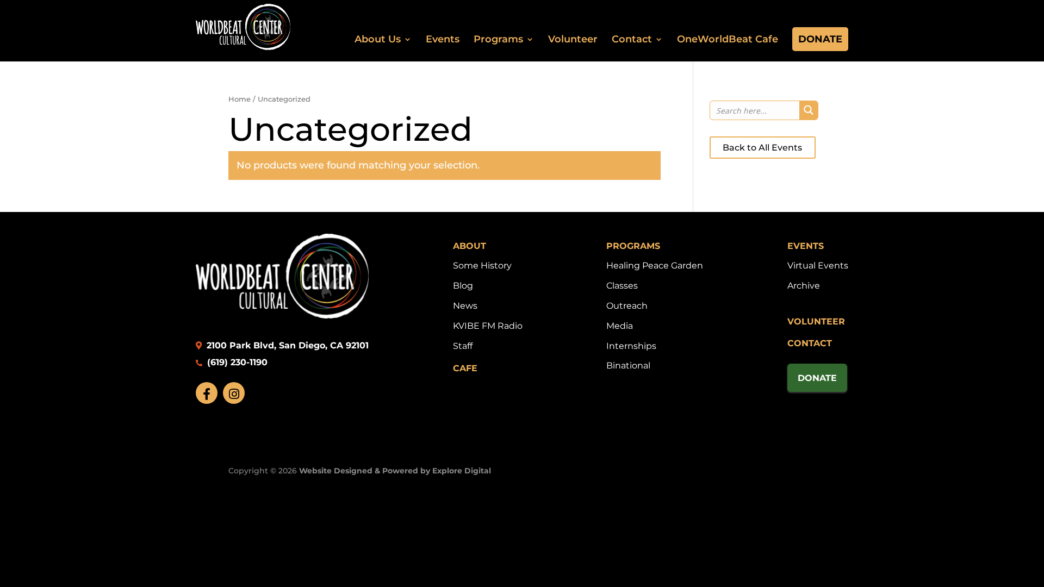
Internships (631, 346)
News (465, 306)
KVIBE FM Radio (488, 326)
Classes (622, 285)
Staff (463, 346)
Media (619, 326)
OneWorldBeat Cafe (727, 39)
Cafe (465, 368)
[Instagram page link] (234, 393)
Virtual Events (817, 265)
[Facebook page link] (206, 393)
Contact (632, 39)
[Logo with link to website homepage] (282, 315)
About (469, 246)
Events (442, 39)
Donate (820, 39)
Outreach (627, 306)
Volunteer (573, 39)
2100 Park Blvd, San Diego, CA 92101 (286, 345)
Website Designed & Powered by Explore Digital (395, 471)
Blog (463, 285)
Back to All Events (762, 147)
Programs (498, 39)
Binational (628, 365)
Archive (803, 285)
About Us (378, 39)
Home (239, 99)
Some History (482, 265)
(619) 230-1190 (236, 362)
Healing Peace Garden (654, 265)
